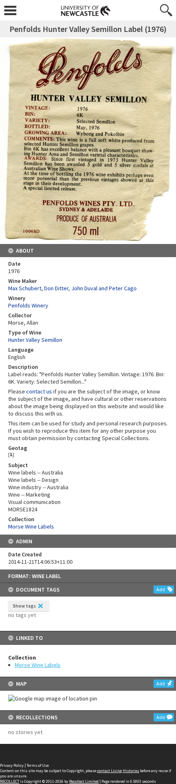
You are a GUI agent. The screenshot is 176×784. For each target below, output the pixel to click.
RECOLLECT (9, 781)
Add (160, 589)
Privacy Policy (12, 765)
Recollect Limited (84, 781)
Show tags (24, 606)
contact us (39, 391)
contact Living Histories (118, 770)
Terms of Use (38, 765)
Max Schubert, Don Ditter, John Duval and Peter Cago (72, 288)
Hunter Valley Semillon (35, 339)
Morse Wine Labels (38, 665)
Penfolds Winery (28, 305)
